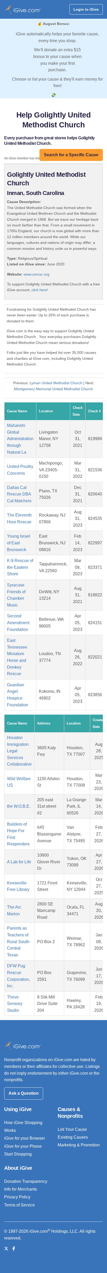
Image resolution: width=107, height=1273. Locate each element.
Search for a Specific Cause (71, 155)
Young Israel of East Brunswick (18, 543)
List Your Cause (72, 1129)
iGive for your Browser (24, 1138)
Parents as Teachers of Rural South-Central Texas (18, 941)
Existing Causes (73, 1137)
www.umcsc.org (36, 274)
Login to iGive (86, 9)
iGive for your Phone (23, 1146)
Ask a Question (24, 1093)
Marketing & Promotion (79, 1145)
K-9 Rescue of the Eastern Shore (20, 567)
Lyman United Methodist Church (56, 383)
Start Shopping (18, 1154)
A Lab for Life (19, 862)
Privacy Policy (17, 1197)
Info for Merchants (20, 1189)
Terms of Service (19, 1205)
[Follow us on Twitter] (6, 1248)
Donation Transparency (25, 1181)
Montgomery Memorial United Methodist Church (53, 389)
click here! (39, 290)
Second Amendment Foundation (18, 622)
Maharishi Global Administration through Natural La (20, 438)
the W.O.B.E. (18, 806)
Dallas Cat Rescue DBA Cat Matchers (19, 494)
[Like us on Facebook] (13, 1248)
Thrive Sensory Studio (14, 1004)
